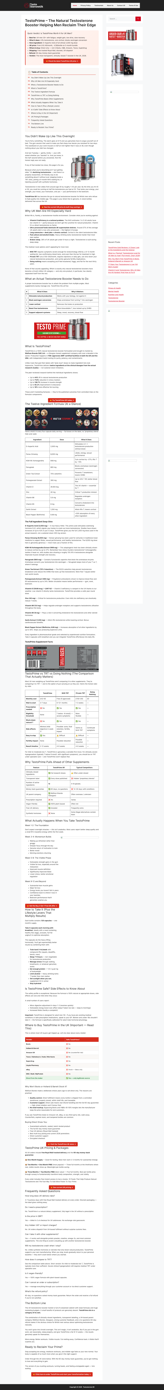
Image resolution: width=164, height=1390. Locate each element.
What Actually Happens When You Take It (47, 102)
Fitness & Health (114, 288)
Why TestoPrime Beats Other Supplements (47, 99)
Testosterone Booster (116, 301)
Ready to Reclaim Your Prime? (42, 127)
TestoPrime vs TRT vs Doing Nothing (45, 95)
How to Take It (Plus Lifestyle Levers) (45, 106)
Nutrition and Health (116, 295)
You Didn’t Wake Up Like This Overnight (46, 78)
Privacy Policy (86, 5)
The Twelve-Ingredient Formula (43, 92)
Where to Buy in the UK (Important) (44, 113)
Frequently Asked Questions (42, 120)
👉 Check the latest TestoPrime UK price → (62, 61)
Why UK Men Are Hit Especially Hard (45, 81)
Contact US (121, 5)
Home (75, 5)
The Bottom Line (37, 124)
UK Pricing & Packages (39, 117)
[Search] (138, 19)
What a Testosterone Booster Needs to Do (47, 85)
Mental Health (113, 291)
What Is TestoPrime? (39, 88)
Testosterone (113, 298)
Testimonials (98, 5)
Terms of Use (133, 5)
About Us (110, 5)
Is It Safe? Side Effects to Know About (45, 110)
